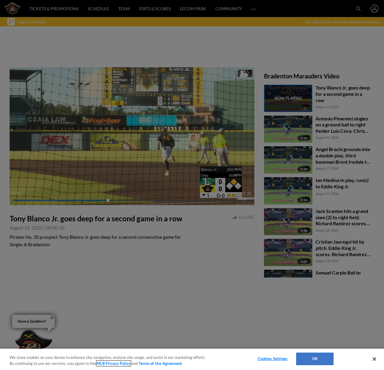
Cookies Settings (273, 358)
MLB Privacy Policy (113, 363)
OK (315, 358)
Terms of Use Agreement (160, 363)
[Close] (374, 358)
